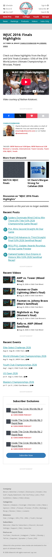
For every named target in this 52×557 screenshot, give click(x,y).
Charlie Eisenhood (28, 43)
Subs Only (44, 21)
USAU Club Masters (21, 385)
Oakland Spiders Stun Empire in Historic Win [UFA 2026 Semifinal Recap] (25, 257)
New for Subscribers (19, 525)
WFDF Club (20, 359)
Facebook (15, 535)
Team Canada (37, 149)
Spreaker (22, 538)
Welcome (6, 525)
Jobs (37, 495)
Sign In (44, 5)
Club (17, 16)
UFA (17, 518)
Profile (35, 508)
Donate (39, 492)
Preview (28, 508)
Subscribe (43, 9)
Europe (45, 16)
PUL (21, 518)
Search (44, 12)
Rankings (14, 21)
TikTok (5, 538)
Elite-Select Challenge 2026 (17, 347)
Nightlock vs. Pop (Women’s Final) (28, 314)
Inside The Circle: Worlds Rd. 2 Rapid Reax (26, 433)
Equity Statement (14, 495)
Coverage (22, 505)
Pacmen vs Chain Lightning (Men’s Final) (31, 291)
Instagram (24, 535)
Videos (35, 21)
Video (5, 46)
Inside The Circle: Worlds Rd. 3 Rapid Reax (26, 422)
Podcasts (25, 21)
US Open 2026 (10, 373)
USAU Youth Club (20, 368)
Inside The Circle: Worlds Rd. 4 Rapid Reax (26, 410)
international (24, 149)
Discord (8, 9)
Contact (21, 492)
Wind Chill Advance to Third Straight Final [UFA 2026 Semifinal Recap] (27, 239)
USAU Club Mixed (36, 284)
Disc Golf (9, 12)
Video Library (24, 498)
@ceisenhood (21, 133)
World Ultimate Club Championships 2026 (24, 356)
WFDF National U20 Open (20, 146)
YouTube (6, 535)
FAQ (20, 528)
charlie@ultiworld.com (25, 131)
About (5, 492)
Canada (15, 149)
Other (13, 508)
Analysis (14, 505)
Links (39, 505)
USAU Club (20, 351)
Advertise (13, 492)
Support (14, 528)
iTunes (29, 538)
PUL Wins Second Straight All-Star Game (25, 230)
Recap (5, 511)
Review (12, 511)
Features (6, 505)
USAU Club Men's (36, 296)
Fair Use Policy (28, 495)
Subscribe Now (26, 455)
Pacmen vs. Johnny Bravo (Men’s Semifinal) (32, 302)
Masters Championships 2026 (18, 382)
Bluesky (40, 535)
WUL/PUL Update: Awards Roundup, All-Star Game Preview (27, 247)
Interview (31, 505)
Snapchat (13, 538)
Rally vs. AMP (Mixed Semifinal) (29, 325)
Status (15, 498)
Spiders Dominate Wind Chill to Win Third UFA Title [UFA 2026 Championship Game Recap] (26, 220)
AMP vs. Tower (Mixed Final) (30, 279)
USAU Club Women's (38, 318)
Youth (36, 16)
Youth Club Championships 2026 (20, 364)
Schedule (9, 5)
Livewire (42, 43)
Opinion (6, 508)
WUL (26, 518)
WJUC (9, 151)
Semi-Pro (7, 16)
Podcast (20, 508)
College (26, 16)
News (5, 21)
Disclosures (30, 492)
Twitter (33, 535)
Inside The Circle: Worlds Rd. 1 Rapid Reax (26, 444)
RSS (35, 538)
